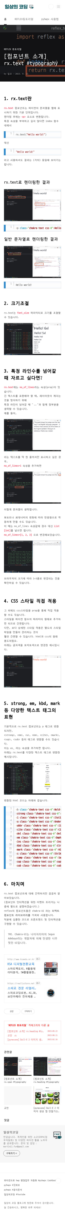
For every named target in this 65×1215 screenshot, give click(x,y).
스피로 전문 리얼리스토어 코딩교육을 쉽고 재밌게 (23, 988)
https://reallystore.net (21, 983)
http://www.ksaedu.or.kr (21, 959)
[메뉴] (58, 6)
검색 (51, 6)
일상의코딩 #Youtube (14, 1194)
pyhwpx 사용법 (50, 19)
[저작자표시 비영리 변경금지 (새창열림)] (39, 1011)
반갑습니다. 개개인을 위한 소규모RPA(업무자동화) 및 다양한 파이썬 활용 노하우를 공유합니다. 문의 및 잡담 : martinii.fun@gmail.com (25, 1142)
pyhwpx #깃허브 (12, 1185)
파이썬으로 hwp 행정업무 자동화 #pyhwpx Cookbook (30, 1180)
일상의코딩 (10, 1132)
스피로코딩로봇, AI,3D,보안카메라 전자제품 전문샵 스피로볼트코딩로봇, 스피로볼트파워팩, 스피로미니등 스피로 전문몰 (22, 994)
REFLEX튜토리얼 (24, 19)
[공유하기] (16, 1011)
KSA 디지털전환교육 (21, 964)
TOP (58, 1180)
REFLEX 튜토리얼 (17, 1025)
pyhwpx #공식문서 (13, 1190)
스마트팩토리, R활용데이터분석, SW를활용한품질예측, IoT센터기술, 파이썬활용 (22, 970)
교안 (10, 1035)
